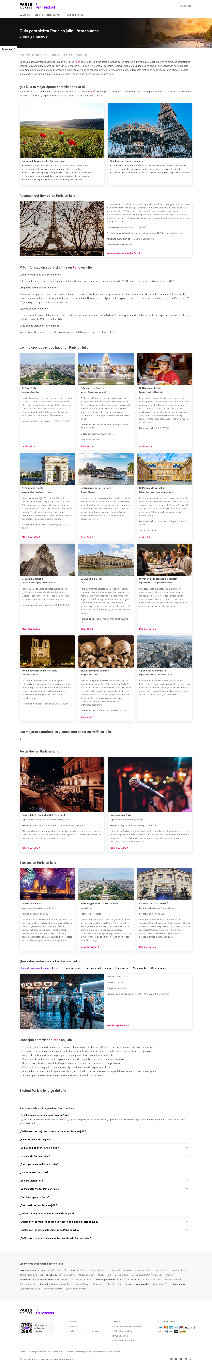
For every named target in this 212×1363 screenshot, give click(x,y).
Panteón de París (180, 1270)
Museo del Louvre (98, 1270)
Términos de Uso (120, 1335)
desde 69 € (86, 537)
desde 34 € (27, 446)
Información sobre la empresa (126, 1326)
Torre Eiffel (62, 1270)
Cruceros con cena (152, 1279)
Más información (30, 537)
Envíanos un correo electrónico (84, 1331)
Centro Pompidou (28, 1274)
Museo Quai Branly (141, 1274)
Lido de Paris (66, 1284)
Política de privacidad (122, 1331)
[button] (104, 1115)
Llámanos (73, 1326)
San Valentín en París (76, 1288)
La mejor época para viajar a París (57, 54)
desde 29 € (86, 717)
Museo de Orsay (86, 1274)
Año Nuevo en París (53, 1288)
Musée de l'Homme (162, 1274)
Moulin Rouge (82, 1284)
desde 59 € (144, 446)
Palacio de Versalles (81, 1279)
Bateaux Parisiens (173, 1279)
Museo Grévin (121, 1274)
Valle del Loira (61, 1279)
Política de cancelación (123, 1340)
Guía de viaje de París (117, 1025)
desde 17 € (86, 446)
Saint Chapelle (161, 1270)
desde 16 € (86, 628)
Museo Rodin (104, 1274)
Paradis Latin (114, 1284)
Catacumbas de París (121, 1270)
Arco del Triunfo (78, 1270)
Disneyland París (142, 1270)
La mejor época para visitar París (122, 252)
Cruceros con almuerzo (128, 1279)
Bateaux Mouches (27, 1284)
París (21, 54)
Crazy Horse (99, 1284)
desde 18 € (144, 537)
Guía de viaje (33, 54)
